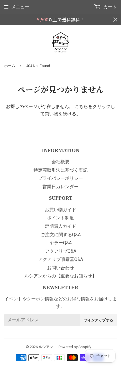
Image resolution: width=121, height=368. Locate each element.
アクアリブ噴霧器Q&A (60, 259)
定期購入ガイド (60, 226)
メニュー (20, 7)
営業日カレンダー (60, 186)
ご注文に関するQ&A (61, 234)
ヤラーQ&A (61, 242)
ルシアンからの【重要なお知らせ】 (60, 276)
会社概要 (60, 161)
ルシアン (46, 347)
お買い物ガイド (60, 209)
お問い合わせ (60, 267)
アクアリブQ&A (60, 251)
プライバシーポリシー (60, 178)
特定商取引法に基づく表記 (60, 170)
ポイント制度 (60, 217)
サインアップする (98, 320)
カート (109, 7)
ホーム (9, 66)
